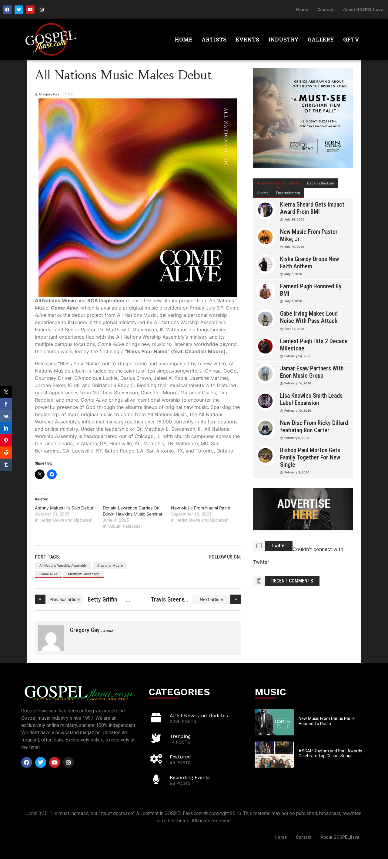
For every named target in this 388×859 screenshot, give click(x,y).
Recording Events (190, 777)
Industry (283, 39)
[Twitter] (19, 9)
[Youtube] (30, 9)
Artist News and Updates (278, 183)
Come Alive (48, 574)
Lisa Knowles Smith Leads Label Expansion (311, 399)
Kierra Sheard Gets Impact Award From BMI (312, 208)
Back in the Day (320, 183)
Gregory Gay (49, 94)
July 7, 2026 (293, 274)
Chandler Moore (110, 565)
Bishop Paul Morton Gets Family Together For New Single (310, 457)
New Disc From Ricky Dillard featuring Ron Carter (314, 426)
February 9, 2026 (296, 437)
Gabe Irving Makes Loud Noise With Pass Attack (309, 317)
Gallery (321, 39)
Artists (214, 39)
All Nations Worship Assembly (63, 565)
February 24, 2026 (297, 356)
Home (302, 9)
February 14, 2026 (297, 383)
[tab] (278, 183)
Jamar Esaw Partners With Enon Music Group (311, 372)
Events (247, 39)
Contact (325, 9)
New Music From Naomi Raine (200, 507)
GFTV (351, 39)
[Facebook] (7, 9)
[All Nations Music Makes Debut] (51, 638)
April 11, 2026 (294, 328)
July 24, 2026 (294, 219)
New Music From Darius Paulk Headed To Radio (327, 721)
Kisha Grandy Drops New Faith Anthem (309, 262)
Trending (180, 736)
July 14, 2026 (294, 246)
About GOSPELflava (363, 9)
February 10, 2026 (297, 410)
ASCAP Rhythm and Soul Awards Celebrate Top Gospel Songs (330, 753)
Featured (180, 757)
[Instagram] (42, 9)
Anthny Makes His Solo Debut (64, 507)
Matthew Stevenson (83, 574)
